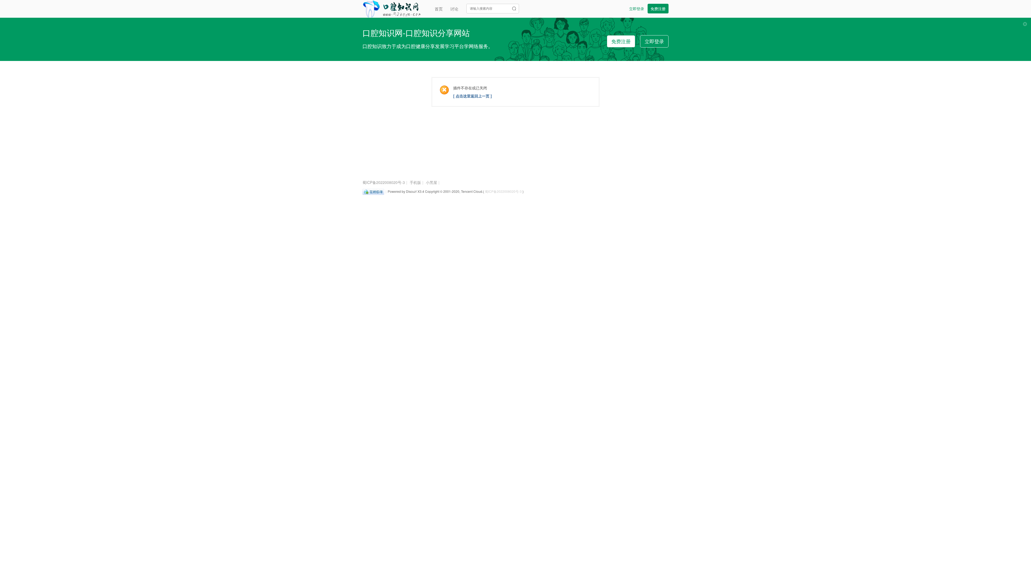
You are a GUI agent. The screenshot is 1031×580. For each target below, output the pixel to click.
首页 (439, 9)
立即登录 (636, 8)
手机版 (415, 182)
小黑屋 (431, 182)
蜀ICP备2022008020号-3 (383, 182)
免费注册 (658, 8)
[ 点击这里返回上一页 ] (472, 96)
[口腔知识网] (391, 8)
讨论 (454, 9)
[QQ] (373, 191)
